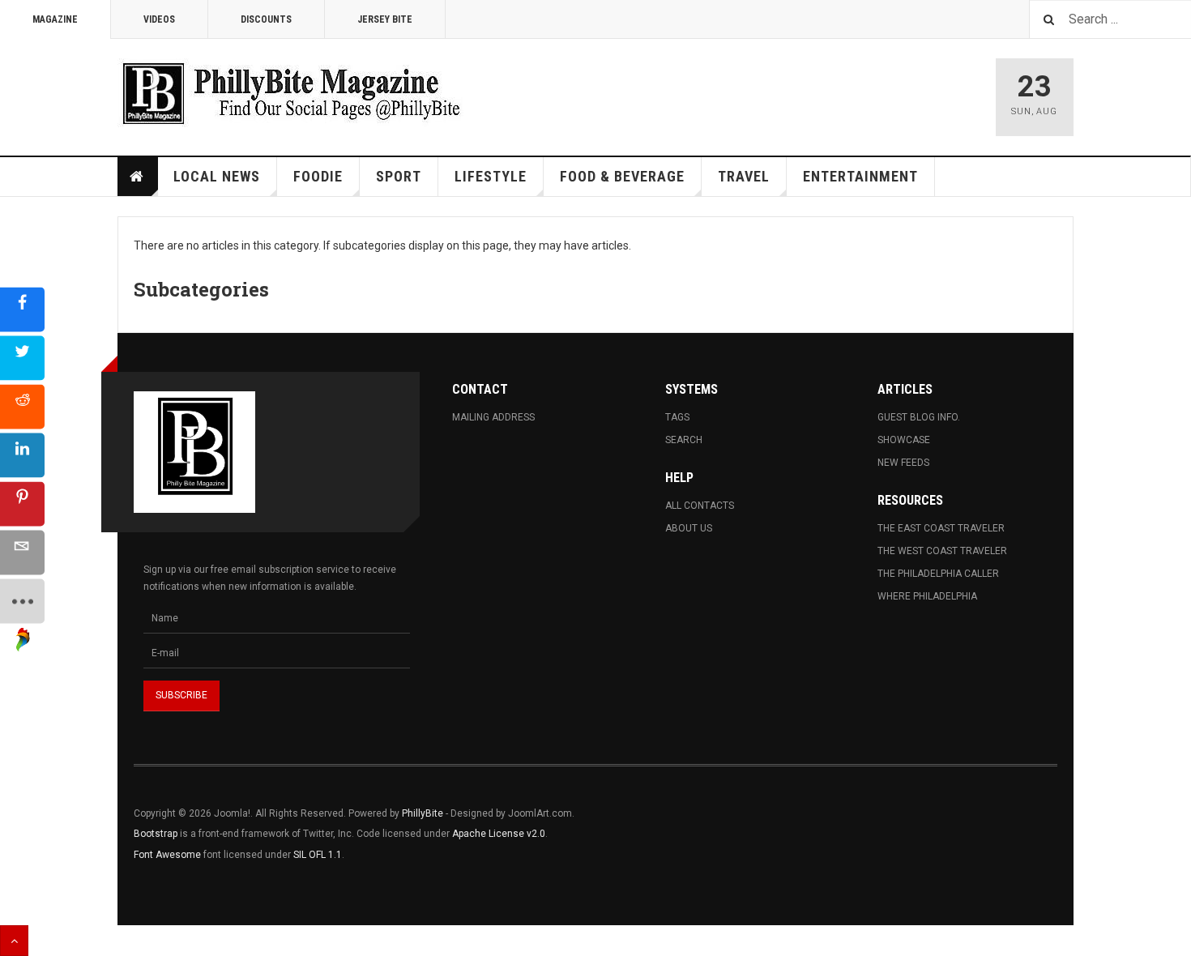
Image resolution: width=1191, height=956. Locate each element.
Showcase (903, 440)
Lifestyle (491, 176)
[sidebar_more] (22, 601)
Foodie (318, 176)
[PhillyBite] (290, 92)
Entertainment (860, 176)
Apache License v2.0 (498, 833)
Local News (216, 176)
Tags (677, 417)
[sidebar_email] (22, 553)
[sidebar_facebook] (22, 310)
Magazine (55, 19)
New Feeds (903, 462)
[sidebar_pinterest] (22, 504)
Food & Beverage (622, 176)
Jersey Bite (384, 19)
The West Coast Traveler (942, 551)
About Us (688, 528)
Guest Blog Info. (918, 417)
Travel (744, 176)
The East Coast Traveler (941, 528)
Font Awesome (167, 854)
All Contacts (699, 505)
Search (683, 440)
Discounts (266, 19)
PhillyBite (422, 813)
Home (137, 176)
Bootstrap (155, 833)
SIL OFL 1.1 (317, 854)
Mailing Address (493, 417)
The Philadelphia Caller (938, 573)
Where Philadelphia (927, 596)
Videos (159, 19)
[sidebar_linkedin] (22, 455)
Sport (398, 176)
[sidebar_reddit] (22, 407)
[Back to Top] (14, 940)
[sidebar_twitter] (22, 358)
